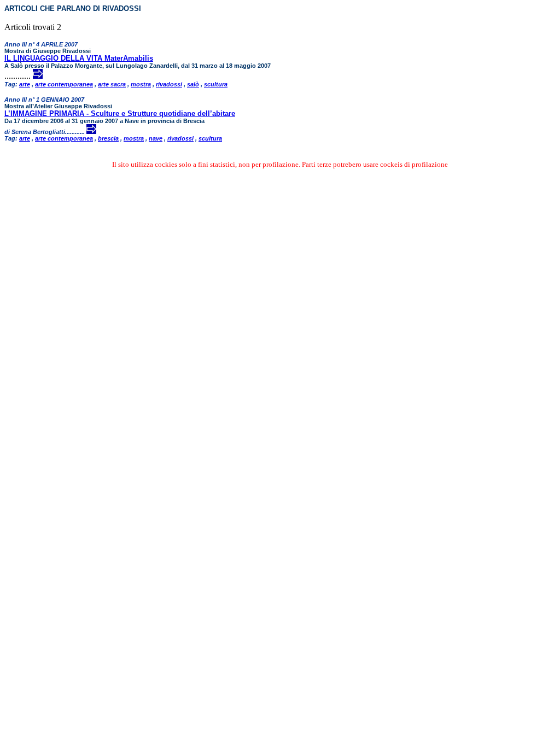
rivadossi (169, 84)
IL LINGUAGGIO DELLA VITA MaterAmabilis (78, 58)
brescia (108, 138)
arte (24, 84)
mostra (141, 84)
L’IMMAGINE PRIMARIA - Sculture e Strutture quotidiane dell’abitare (119, 113)
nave (155, 138)
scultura (216, 84)
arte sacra (112, 84)
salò (193, 84)
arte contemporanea (64, 84)
